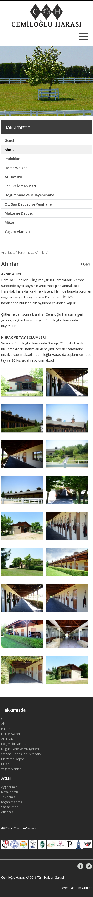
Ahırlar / (41, 252)
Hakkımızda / (27, 252)
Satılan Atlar (9, 807)
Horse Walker (16, 168)
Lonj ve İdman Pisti (20, 186)
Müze (9, 222)
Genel (9, 140)
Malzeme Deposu (19, 213)
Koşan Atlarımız (12, 802)
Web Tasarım (71, 888)
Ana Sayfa (8, 252)
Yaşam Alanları (17, 231)
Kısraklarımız (10, 792)
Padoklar (12, 158)
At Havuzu (13, 177)
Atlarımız (7, 812)
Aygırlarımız (9, 787)
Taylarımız (8, 797)
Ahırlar (10, 149)
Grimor (87, 888)
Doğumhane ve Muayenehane (29, 195)
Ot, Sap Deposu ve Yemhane (28, 204)
